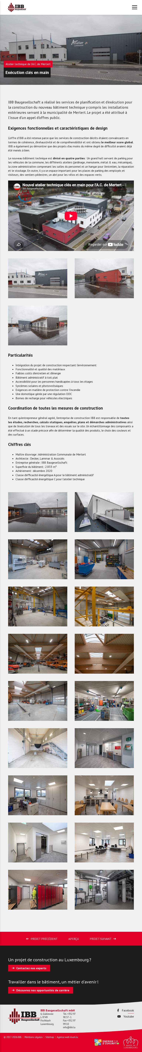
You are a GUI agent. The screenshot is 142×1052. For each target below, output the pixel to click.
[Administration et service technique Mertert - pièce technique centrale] (104, 890)
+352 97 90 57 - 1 (69, 1015)
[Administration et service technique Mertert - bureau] (37, 795)
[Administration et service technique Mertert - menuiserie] (37, 559)
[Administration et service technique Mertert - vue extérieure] (104, 278)
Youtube (129, 1016)
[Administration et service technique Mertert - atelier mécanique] (37, 606)
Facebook (128, 1010)
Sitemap (49, 1037)
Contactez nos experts (31, 968)
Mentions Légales (34, 1037)
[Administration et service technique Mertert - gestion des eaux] (104, 559)
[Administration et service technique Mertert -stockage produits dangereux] (104, 701)
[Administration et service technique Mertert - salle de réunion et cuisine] (104, 795)
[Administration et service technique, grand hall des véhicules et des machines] (37, 654)
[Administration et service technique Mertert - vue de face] (37, 278)
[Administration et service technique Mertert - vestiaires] (37, 890)
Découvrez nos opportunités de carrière (42, 990)
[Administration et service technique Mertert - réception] (104, 748)
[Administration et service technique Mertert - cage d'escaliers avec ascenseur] (37, 842)
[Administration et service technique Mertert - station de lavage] (37, 748)
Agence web (63, 1037)
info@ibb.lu (69, 1027)
